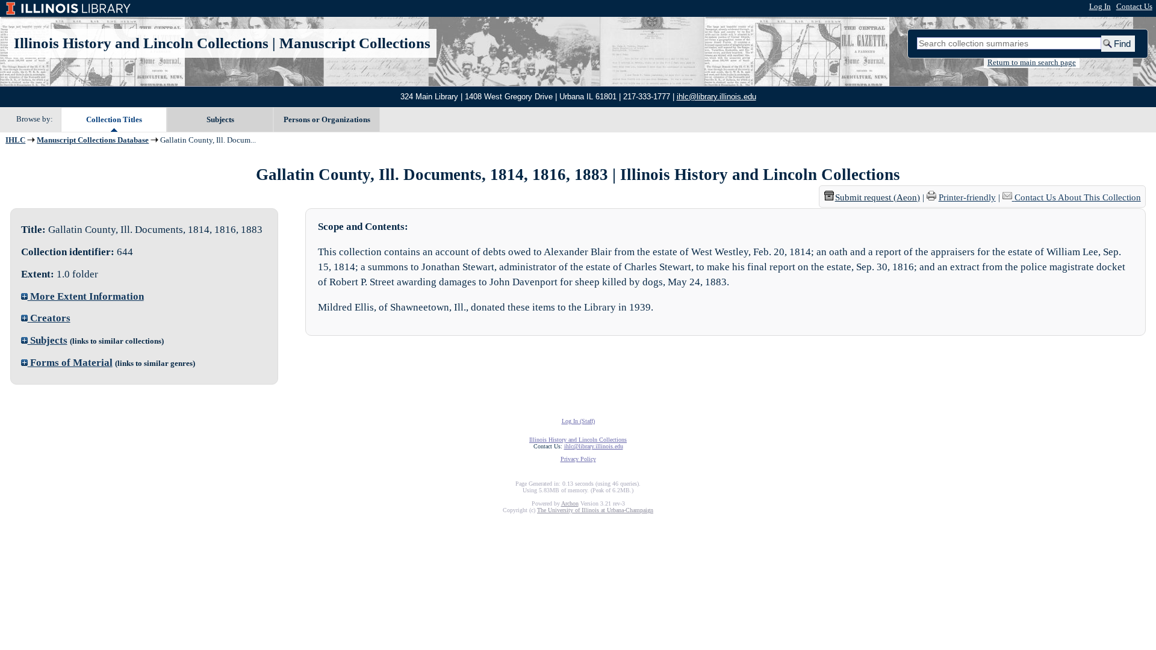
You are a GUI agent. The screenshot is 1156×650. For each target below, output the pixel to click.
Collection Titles (114, 119)
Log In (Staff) (578, 421)
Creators (49, 318)
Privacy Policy (578, 459)
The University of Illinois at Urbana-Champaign (595, 510)
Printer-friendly (967, 197)
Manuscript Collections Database (93, 140)
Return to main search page (1031, 62)
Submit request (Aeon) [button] (877, 197)
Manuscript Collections (354, 43)
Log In (1100, 6)
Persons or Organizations (327, 119)
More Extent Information (86, 296)
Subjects (220, 119)
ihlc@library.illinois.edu (716, 96)
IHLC (15, 140)
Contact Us (1134, 6)
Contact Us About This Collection (1078, 197)
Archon (570, 503)
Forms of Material (70, 362)
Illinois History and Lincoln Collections (141, 43)
